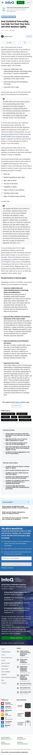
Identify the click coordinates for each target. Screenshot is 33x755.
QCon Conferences (6, 657)
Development (7, 502)
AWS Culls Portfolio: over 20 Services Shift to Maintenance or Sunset (16, 439)
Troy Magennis (6, 259)
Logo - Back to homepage (9, 2)
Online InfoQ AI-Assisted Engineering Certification (24, 677)
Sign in (29, 2)
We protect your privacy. (7, 567)
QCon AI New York (25, 688)
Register (20, 2)
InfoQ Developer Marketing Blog (8, 679)
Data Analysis (22, 413)
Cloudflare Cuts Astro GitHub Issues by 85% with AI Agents (17, 473)
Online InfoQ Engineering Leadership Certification (23, 669)
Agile (14, 416)
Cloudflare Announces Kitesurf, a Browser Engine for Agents (18, 467)
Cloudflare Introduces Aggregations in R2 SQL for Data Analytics (18, 452)
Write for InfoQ (5, 663)
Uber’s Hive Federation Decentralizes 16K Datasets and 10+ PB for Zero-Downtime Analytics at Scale (17, 448)
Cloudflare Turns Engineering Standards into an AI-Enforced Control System (17, 477)
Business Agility (24, 416)
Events (3, 660)
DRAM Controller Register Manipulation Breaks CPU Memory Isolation (13, 512)
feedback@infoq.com (6, 738)
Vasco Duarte (9, 134)
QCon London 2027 (25, 692)
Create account (5, 652)
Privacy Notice (5, 752)
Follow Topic (16, 405)
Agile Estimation (25, 420)
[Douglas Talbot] (2, 36)
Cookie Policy (24, 752)
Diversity (3, 683)
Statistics (5, 416)
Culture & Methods (8, 16)
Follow (29, 36)
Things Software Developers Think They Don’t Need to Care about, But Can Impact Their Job (18, 435)
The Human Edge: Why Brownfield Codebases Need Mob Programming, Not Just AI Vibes (17, 487)
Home (3, 649)
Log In (3, 654)
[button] (16, 564)
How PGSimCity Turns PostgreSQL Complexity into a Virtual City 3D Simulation (15, 518)
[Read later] (25, 43)
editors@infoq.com (5, 743)
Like (10, 42)
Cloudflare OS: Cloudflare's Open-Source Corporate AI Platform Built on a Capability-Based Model (17, 482)
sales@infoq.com (21, 738)
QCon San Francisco (25, 683)
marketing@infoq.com (22, 743)
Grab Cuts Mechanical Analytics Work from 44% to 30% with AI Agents (16, 443)
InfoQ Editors (5, 666)
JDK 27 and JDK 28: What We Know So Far (17, 470)
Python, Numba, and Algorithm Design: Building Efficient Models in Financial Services (15, 507)
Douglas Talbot (8, 36)
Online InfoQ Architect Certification (23, 661)
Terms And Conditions (15, 752)
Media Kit (4, 674)
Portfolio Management (9, 420)
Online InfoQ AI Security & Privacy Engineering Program (25, 653)
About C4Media (5, 671)
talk (19, 47)
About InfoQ (4, 669)
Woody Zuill (21, 136)
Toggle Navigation (2, 2)
